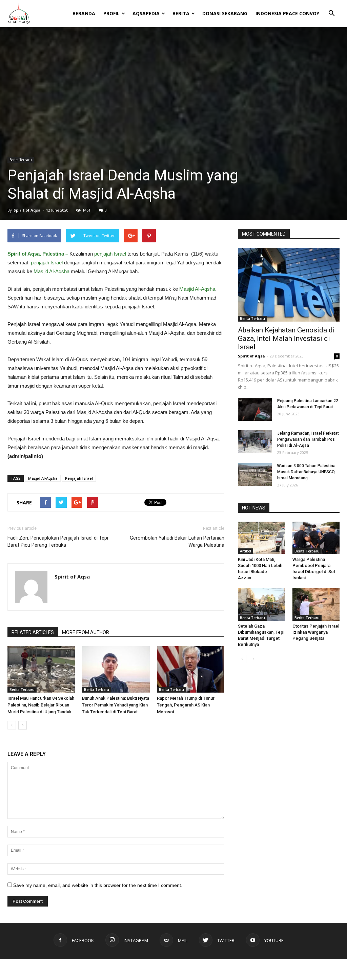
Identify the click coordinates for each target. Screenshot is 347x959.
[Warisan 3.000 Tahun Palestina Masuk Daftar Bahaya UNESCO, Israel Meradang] (255, 474)
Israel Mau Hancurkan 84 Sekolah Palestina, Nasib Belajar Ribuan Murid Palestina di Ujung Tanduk (40, 705)
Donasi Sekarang (224, 13)
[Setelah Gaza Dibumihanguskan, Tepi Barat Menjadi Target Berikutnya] (261, 604)
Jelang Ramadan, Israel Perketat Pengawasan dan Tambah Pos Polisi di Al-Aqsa (308, 439)
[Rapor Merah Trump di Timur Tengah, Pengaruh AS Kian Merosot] (190, 669)
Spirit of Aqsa (27, 210)
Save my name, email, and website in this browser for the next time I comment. (97, 885)
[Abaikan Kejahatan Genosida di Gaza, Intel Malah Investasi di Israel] (289, 285)
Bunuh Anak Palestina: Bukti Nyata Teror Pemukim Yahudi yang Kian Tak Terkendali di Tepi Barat (115, 705)
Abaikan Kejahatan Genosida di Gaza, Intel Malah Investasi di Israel (286, 338)
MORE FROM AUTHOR (85, 632)
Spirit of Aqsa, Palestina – (37, 254)
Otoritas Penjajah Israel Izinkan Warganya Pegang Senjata (315, 632)
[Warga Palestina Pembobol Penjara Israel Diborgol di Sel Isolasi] (316, 538)
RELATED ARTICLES (33, 632)
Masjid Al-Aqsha (52, 271)
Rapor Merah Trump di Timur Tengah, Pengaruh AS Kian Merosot (186, 705)
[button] (331, 9)
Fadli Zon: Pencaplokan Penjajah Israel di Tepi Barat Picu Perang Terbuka (57, 541)
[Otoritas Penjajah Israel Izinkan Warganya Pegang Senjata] (316, 604)
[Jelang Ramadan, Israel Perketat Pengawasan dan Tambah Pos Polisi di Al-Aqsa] (255, 442)
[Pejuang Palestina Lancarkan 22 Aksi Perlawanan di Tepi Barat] (255, 409)
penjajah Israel (110, 254)
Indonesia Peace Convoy (287, 13)
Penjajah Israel (79, 478)
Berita (180, 13)
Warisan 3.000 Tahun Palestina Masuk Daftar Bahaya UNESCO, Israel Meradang (306, 471)
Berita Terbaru (20, 159)
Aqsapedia (146, 13)
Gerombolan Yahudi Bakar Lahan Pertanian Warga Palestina (177, 541)
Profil (111, 13)
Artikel (245, 551)
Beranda (84, 13)
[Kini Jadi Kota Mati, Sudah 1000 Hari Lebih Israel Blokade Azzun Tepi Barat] (261, 538)
